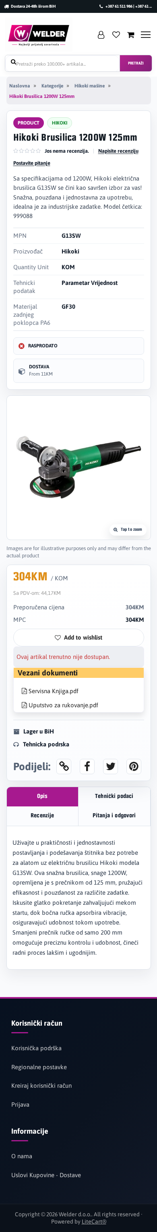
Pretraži (136, 63)
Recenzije (42, 816)
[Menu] (145, 34)
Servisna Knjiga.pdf (52, 691)
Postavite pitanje (31, 163)
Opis (42, 797)
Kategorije (52, 86)
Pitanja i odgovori (114, 816)
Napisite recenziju (118, 151)
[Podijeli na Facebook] (87, 766)
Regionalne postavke (39, 1067)
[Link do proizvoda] (63, 766)
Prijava (20, 1104)
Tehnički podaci (114, 797)
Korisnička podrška (36, 1048)
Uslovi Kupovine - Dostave (46, 1175)
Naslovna (19, 86)
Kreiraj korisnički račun (41, 1085)
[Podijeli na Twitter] (110, 766)
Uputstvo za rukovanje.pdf (62, 705)
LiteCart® (94, 1221)
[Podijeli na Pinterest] (133, 766)
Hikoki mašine (89, 86)
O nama (21, 1156)
